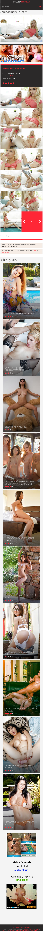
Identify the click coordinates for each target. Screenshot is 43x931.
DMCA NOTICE (27, 929)
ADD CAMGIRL (16, 927)
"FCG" (11, 76)
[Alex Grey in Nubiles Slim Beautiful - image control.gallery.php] (11, 97)
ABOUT (22, 927)
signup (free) (5, 252)
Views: (10, 78)
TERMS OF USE (35, 929)
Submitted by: (5, 76)
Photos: (4, 78)
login (35, 250)
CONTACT (27, 927)
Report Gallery (20, 68)
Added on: (5, 73)
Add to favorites (7, 68)
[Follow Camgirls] (21, 2)
